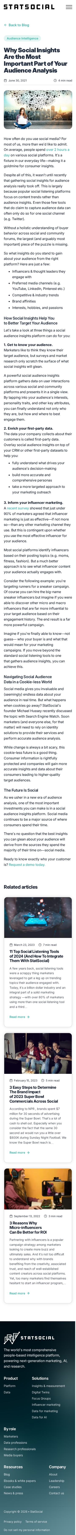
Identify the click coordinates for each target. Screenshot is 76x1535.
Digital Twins (40, 1392)
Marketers (11, 1436)
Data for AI (39, 1417)
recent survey (18, 508)
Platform (9, 1386)
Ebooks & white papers (20, 1481)
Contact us (56, 1493)
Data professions (15, 1442)
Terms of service (36, 1521)
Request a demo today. (27, 864)
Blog (7, 1474)
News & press (13, 1493)
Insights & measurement (48, 1386)
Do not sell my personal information (27, 1530)
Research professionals (20, 1449)
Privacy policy (13, 1521)
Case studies (13, 1487)
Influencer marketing (46, 1404)
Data (7, 1392)
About (53, 1474)
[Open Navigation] (69, 7)
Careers (54, 1487)
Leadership (56, 1481)
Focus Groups (41, 1398)
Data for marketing (45, 1411)
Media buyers (13, 1455)
